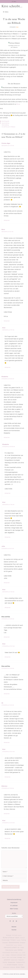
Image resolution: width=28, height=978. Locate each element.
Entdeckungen (6, 940)
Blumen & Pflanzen (9, 937)
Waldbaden (20, 964)
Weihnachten (6, 967)
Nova (18, 104)
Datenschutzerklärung (14, 899)
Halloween (15, 945)
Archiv (14, 913)
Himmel (20, 950)
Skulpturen (21, 960)
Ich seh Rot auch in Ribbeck (8, 126)
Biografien (20, 935)
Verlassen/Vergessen (12, 964)
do (2, 703)
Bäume (17, 937)
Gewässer (22, 942)
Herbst (22, 947)
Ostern (24, 957)
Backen (14, 926)
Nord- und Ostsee (11, 957)
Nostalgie (19, 957)
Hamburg (20, 945)
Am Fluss (14, 935)
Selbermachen (14, 960)
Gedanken (5, 942)
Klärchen (4, 786)
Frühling (23, 940)
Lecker (23, 952)
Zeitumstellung (5, 125)
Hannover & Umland (10, 947)
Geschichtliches (5, 123)
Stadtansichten (20, 962)
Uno (5, 964)
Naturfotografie (5, 121)
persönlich (7, 960)
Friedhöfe (18, 940)
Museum (4, 957)
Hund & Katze (6, 952)
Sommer (5, 962)
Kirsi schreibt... (11, 6)
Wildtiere (12, 967)
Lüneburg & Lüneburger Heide (18, 955)
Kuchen (20, 952)
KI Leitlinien (14, 905)
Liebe (3, 955)
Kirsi (17, 27)
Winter (18, 967)
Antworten (7, 220)
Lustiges (7, 955)
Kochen (14, 930)
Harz (18, 947)
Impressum (14, 902)
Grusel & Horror (9, 945)
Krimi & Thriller (14, 952)
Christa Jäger (5, 143)
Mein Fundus (14, 908)
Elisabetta (4, 376)
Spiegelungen (11, 962)
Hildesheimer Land (11, 950)
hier (20, 34)
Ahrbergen (8, 935)
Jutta (3, 546)
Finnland (13, 940)
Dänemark (22, 937)
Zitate (23, 967)
